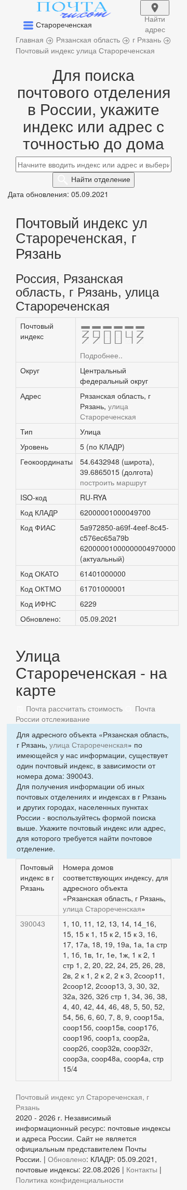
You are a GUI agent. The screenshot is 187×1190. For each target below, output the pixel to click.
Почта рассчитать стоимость (73, 708)
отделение (100, 179)
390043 (32, 923)
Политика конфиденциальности (70, 1179)
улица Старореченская (108, 411)
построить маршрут (113, 482)
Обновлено (67, 1159)
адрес (154, 14)
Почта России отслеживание (85, 713)
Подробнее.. (101, 355)
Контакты (141, 1169)
